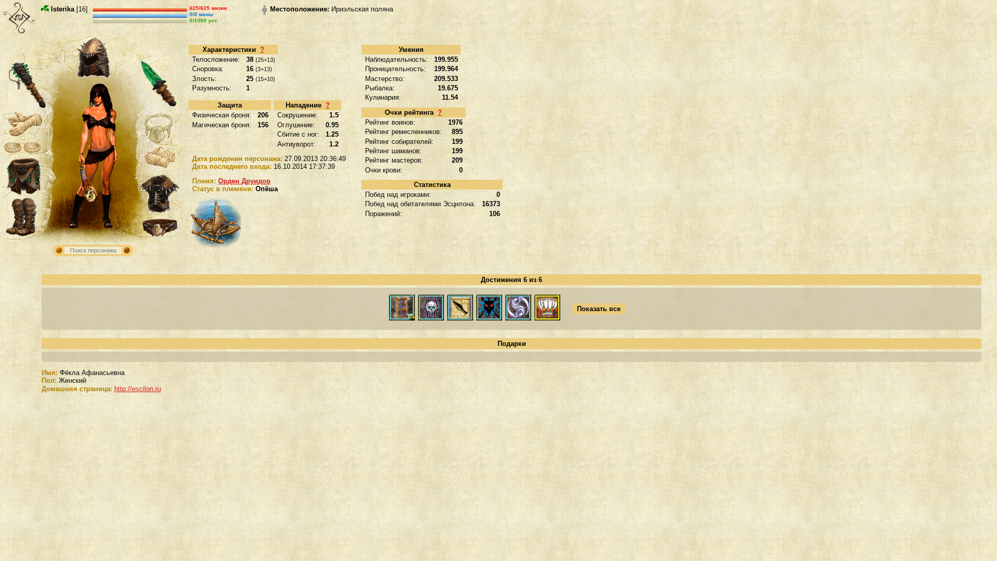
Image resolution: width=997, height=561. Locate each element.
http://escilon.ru (137, 389)
